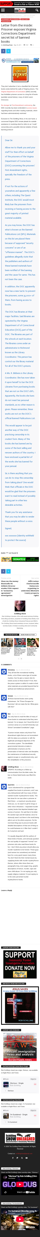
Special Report (6, 21)
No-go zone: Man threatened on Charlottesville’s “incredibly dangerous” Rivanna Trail (32, 651)
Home (2, 15)
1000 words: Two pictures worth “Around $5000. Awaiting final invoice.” (6, 650)
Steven (10, 696)
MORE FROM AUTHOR (28, 635)
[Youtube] (27, 1158)
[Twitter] (8, 51)
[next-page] (21, 659)
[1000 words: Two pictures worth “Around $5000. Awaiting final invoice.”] (7, 642)
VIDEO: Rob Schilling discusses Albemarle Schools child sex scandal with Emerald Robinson (20, 651)
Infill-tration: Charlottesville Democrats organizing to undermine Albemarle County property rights (30, 588)
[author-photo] (20, 606)
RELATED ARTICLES (11, 635)
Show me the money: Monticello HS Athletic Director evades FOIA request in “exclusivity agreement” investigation (10, 588)
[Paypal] (18, 1158)
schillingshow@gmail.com (24, 1153)
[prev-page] (19, 659)
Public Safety (25, 19)
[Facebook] (3, 51)
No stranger (5, 105)
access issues (32, 108)
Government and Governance (14, 15)
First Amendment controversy (22, 105)
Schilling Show (7, 45)
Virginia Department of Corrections (13, 92)
